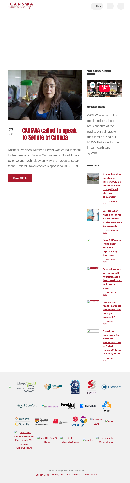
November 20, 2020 (110, 260)
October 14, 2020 (109, 293)
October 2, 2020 (109, 322)
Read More (20, 178)
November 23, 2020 (110, 231)
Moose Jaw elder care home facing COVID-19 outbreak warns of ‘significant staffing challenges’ (112, 185)
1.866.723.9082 (91, 474)
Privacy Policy (73, 474)
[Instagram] (95, 461)
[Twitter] (82, 461)
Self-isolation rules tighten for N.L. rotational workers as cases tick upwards (112, 218)
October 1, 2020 (109, 359)
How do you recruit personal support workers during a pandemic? (112, 309)
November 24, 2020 (110, 202)
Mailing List (57, 474)
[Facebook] (69, 461)
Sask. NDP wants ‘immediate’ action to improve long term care (112, 247)
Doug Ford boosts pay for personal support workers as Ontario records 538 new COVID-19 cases (112, 342)
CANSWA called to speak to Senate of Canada (49, 134)
